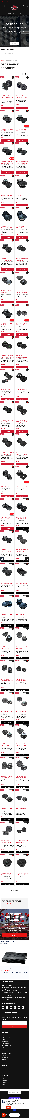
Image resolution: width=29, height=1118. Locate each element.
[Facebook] (3, 1007)
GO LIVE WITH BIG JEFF (7, 1043)
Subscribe (14, 1026)
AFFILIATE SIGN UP (6, 1062)
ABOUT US (4, 1055)
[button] (14, 31)
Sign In (3, 1078)
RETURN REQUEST (6, 1045)
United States (14, 1092)
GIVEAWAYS (5, 1041)
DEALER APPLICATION (7, 1037)
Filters (19, 74)
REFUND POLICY (6, 1070)
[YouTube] (11, 1007)
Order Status (4, 1080)
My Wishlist (4, 1082)
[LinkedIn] (23, 1007)
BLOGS (3, 1035)
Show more (14, 890)
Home (2, 60)
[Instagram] (7, 1007)
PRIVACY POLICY (6, 1068)
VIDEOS (3, 1049)
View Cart (4, 1084)
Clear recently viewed (7, 903)
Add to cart (7, 108)
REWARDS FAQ (5, 1047)
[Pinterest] (19, 1007)
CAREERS (4, 1059)
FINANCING (4, 1039)
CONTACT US (5, 1057)
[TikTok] (15, 1007)
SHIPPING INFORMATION (8, 1072)
